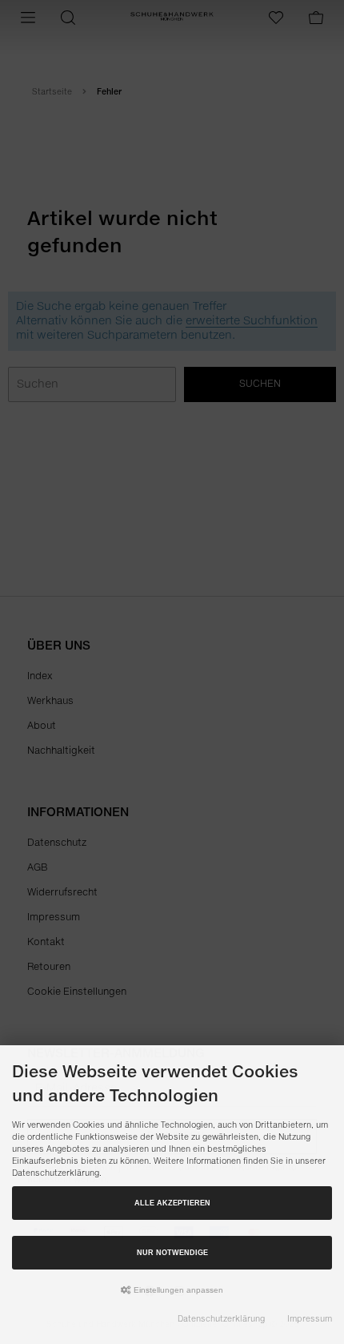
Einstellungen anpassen (177, 1290)
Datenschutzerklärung (221, 1319)
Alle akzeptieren (172, 1203)
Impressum (309, 1319)
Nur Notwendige (172, 1253)
